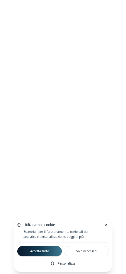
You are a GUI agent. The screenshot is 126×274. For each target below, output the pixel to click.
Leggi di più (75, 237)
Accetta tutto (39, 251)
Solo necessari (86, 251)
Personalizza (67, 263)
